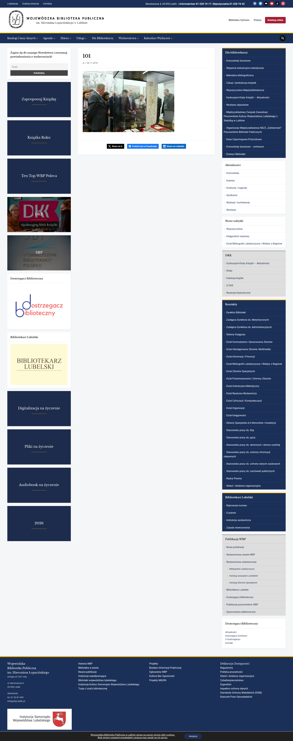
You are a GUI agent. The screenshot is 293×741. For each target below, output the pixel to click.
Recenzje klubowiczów (238, 292)
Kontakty (47, 3)
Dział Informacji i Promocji (240, 356)
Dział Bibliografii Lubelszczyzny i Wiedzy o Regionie (254, 243)
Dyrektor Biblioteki (236, 312)
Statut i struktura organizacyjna (237, 676)
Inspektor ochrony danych (234, 688)
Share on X (117, 146)
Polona (257, 20)
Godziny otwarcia (30, 3)
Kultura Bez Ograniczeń (161, 676)
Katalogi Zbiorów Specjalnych (243, 582)
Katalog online (275, 20)
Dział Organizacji (235, 408)
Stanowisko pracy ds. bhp (240, 430)
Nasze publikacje (87, 671)
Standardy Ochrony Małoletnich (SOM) (241, 692)
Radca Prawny (234, 478)
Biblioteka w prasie (88, 667)
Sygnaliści (225, 684)
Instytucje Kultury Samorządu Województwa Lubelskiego (108, 684)
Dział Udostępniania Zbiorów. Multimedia (248, 349)
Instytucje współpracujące (92, 676)
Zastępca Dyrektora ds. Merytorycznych (247, 319)
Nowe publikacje (235, 547)
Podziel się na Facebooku (144, 146)
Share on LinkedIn (175, 146)
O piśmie (231, 512)
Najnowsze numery (236, 505)
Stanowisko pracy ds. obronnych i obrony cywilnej (253, 444)
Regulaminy (226, 667)
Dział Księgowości (236, 415)
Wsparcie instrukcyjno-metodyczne (245, 68)
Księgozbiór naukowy (237, 236)
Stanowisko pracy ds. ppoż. (241, 437)
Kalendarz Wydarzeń (157, 38)
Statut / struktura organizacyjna (243, 485)
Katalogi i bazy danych (21, 38)
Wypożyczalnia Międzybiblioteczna (245, 90)
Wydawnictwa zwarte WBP (240, 554)
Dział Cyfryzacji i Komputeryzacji (244, 400)
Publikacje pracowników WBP (242, 604)
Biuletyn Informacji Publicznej (165, 667)
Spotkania (231, 195)
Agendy (48, 38)
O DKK (229, 285)
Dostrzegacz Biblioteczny (239, 597)
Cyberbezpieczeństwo (232, 680)
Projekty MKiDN (157, 680)
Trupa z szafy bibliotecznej (92, 688)
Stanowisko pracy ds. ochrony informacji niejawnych (247, 454)
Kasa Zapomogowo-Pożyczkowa (244, 139)
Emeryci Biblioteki (235, 154)
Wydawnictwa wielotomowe (241, 562)
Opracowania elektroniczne (240, 611)
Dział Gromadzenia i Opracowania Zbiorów (249, 341)
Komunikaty (232, 173)
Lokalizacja (12, 3)
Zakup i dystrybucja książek (241, 82)
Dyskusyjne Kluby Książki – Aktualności (247, 97)
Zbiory (64, 38)
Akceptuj (193, 736)
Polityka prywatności (231, 671)
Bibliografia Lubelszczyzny (242, 569)
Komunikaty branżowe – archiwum (245, 146)
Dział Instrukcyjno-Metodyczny (242, 386)
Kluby (229, 270)
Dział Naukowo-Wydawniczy (241, 393)
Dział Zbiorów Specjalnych (240, 371)
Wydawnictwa (127, 38)
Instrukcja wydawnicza (238, 520)
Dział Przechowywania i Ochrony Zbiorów (248, 378)
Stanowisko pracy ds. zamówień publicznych (250, 471)
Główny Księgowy (235, 334)
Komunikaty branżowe (238, 60)
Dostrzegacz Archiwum (236, 636)
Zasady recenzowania (238, 527)
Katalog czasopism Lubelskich (243, 576)
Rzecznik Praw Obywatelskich (236, 696)
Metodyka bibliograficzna (240, 75)
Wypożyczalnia (234, 229)
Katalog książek (234, 278)
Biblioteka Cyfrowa (239, 20)
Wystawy (231, 209)
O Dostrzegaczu (232, 639)
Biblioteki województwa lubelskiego (97, 680)
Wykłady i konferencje (238, 202)
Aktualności (230, 632)
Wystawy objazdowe (237, 104)
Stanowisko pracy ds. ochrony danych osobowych (253, 463)
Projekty (153, 663)
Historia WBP (85, 663)
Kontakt (229, 643)
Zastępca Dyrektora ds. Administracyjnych (249, 327)
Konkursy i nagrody (236, 187)
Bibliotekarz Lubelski (237, 589)
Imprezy (230, 180)
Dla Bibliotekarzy (102, 38)
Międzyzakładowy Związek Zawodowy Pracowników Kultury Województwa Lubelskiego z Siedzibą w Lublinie (251, 116)
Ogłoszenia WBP (158, 671)
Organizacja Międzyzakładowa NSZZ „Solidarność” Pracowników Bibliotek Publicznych (253, 129)
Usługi (80, 38)
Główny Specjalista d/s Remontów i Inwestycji (251, 422)
